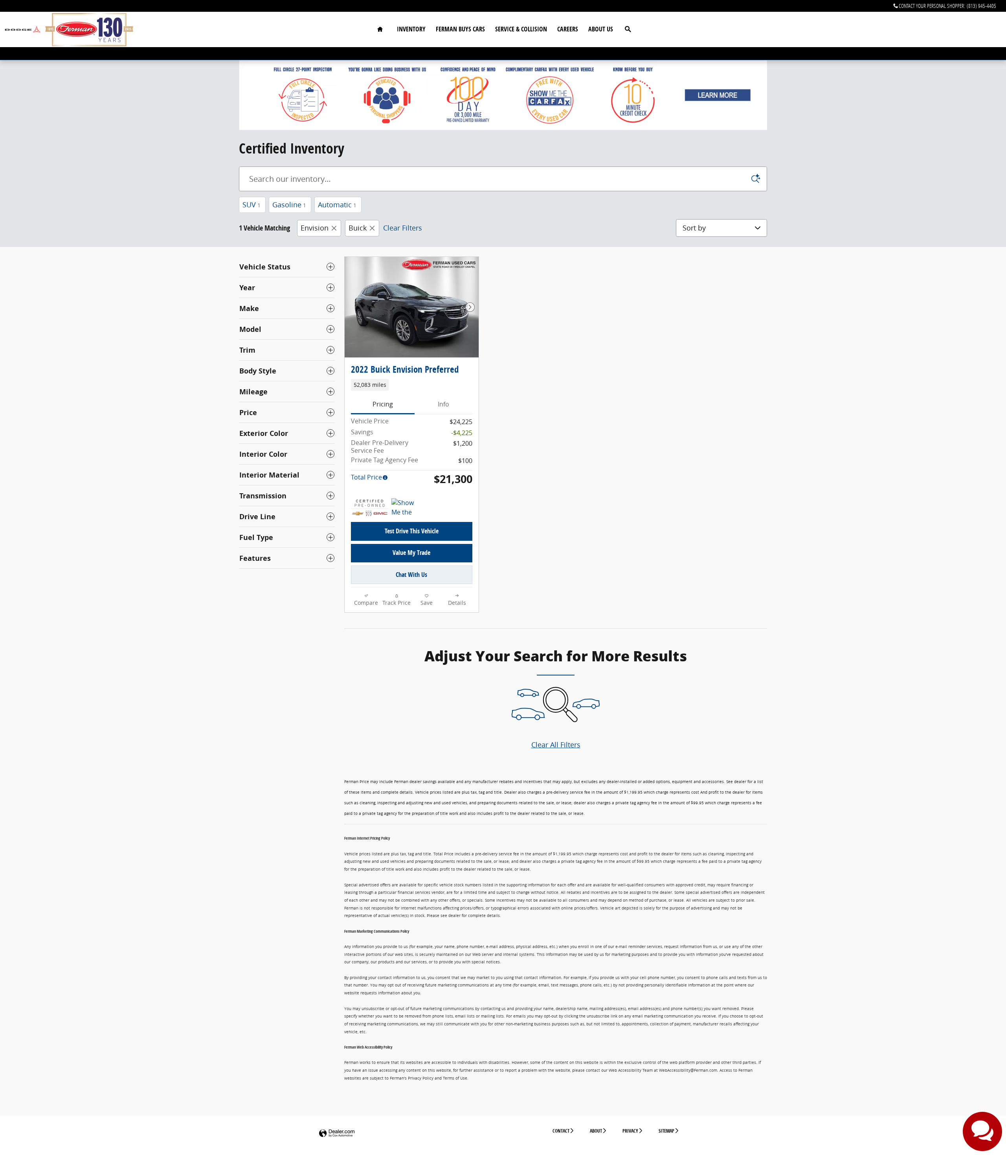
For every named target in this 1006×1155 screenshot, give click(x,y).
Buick (358, 227)
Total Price (366, 477)
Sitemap (666, 1131)
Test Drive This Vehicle (412, 531)
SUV (251, 204)
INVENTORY (411, 29)
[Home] (22, 29)
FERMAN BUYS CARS (460, 29)
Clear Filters (402, 227)
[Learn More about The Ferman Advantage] (503, 95)
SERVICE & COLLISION (521, 29)
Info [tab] (443, 404)
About (596, 1131)
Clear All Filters (555, 744)
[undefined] (503, 95)
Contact (561, 1131)
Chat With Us (411, 574)
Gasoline (289, 204)
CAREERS (567, 29)
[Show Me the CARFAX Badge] (406, 507)
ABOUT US (600, 29)
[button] (411, 385)
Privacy (630, 1131)
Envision (315, 227)
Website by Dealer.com (336, 1133)
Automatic (337, 204)
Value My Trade (411, 552)
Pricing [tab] (383, 404)
